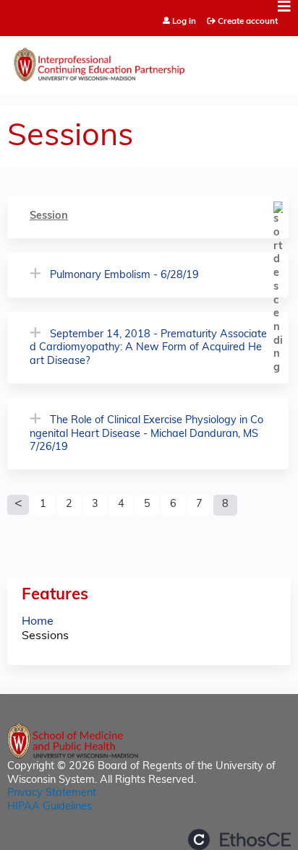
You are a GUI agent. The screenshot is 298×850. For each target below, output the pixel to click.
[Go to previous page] (18, 505)
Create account (248, 21)
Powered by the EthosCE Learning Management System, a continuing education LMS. (239, 839)
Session (49, 216)
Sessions (45, 636)
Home (38, 622)
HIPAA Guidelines (49, 807)
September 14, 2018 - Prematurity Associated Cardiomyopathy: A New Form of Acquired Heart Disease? (148, 348)
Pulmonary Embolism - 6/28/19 (124, 275)
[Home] (149, 61)
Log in (184, 22)
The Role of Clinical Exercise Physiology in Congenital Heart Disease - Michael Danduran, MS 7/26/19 (146, 434)
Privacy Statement (51, 793)
